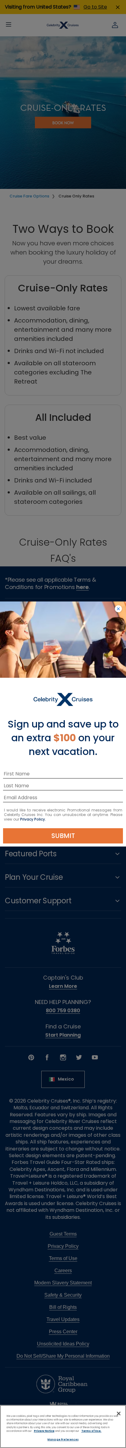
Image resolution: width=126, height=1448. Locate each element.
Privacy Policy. (33, 819)
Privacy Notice (44, 1431)
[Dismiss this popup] (118, 609)
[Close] (118, 1413)
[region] (63, 1426)
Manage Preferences (62, 1439)
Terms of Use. (91, 1431)
